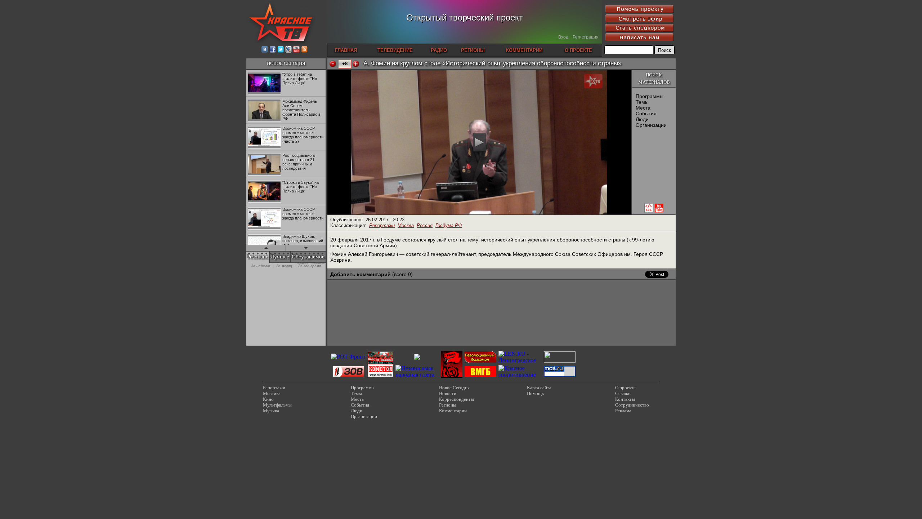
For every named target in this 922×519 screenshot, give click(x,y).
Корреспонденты (456, 399)
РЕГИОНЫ (473, 50)
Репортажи (382, 225)
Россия (425, 225)
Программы (649, 96)
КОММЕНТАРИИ (524, 50)
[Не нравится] (333, 64)
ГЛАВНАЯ (346, 50)
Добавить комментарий (360, 274)
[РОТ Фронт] (348, 357)
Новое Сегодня (454, 387)
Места (643, 108)
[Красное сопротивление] (520, 375)
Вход (563, 37)
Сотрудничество (632, 405)
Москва (406, 225)
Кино (268, 399)
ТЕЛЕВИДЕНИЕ (395, 50)
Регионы (447, 405)
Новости (447, 393)
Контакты (625, 399)
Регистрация (586, 37)
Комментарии (453, 410)
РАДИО (439, 50)
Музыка (271, 410)
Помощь (535, 393)
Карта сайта (539, 387)
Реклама (623, 410)
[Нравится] (356, 64)
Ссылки (623, 393)
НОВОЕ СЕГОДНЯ (286, 63)
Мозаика (272, 393)
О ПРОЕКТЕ (578, 50)
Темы (642, 102)
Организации (651, 125)
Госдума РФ (448, 225)
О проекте (625, 387)
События (646, 113)
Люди (642, 119)
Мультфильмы (277, 405)
